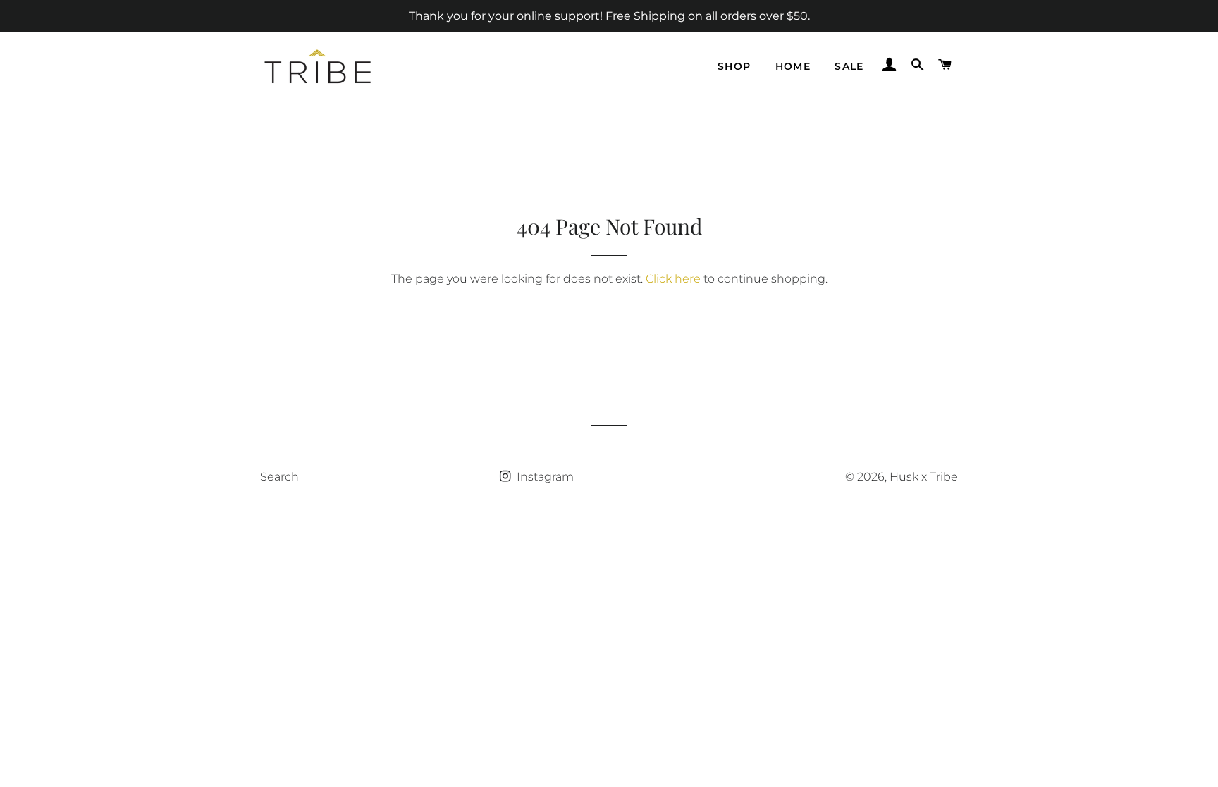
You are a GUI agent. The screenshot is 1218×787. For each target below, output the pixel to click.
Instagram (544, 476)
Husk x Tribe (924, 476)
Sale (849, 66)
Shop (734, 66)
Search (279, 476)
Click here (673, 278)
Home (793, 66)
